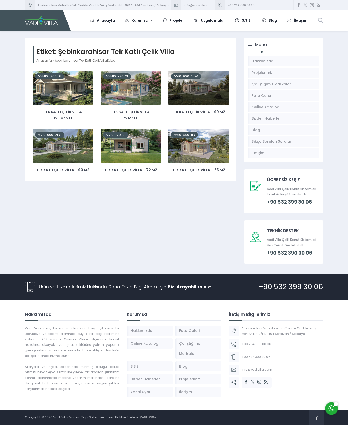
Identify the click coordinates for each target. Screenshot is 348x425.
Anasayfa (44, 60)
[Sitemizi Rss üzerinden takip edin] (318, 5)
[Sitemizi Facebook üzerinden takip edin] (299, 5)
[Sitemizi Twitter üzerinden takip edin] (305, 5)
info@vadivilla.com (198, 5)
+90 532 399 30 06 (291, 287)
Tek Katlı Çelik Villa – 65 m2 (198, 169)
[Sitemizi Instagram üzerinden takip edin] (312, 5)
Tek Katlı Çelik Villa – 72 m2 (130, 169)
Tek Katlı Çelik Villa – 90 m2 (198, 111)
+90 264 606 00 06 (241, 5)
